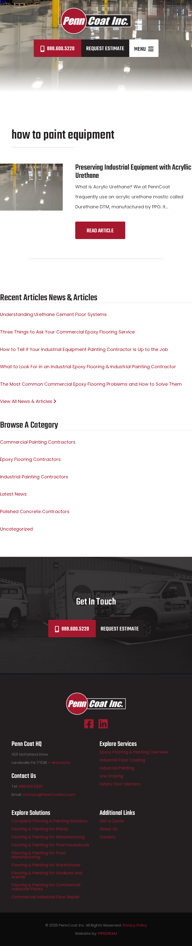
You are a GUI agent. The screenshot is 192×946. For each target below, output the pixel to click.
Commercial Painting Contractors (38, 442)
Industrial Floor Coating (122, 760)
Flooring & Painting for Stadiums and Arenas (47, 875)
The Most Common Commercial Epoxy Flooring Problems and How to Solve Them (91, 384)
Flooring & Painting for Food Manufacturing (39, 855)
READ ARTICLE (100, 230)
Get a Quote (112, 821)
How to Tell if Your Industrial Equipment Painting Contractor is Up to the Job (84, 349)
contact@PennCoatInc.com (49, 794)
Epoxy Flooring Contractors (30, 459)
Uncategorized (16, 529)
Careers (108, 837)
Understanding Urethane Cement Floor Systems (53, 314)
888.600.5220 (60, 48)
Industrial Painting (117, 768)
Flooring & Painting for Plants (40, 829)
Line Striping (111, 776)
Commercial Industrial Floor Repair (46, 897)
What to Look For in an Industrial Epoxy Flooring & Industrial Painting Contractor (88, 366)
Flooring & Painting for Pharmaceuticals (50, 845)
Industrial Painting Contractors (34, 477)
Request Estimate (105, 48)
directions (61, 762)
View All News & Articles (27, 401)
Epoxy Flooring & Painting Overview (134, 752)
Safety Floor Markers (120, 784)
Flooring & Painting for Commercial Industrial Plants (46, 887)
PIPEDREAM (107, 933)
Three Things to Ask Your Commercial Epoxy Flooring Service (67, 332)
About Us (108, 829)
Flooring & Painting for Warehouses (46, 865)
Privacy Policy (134, 925)
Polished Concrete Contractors (35, 511)
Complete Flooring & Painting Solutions (50, 821)
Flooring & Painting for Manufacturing (48, 837)
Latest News (13, 494)
